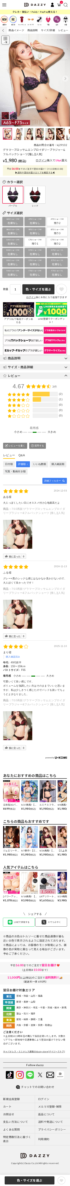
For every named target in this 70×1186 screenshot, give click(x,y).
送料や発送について (50, 1121)
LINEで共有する (22, 922)
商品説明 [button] (14, 358)
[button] (65, 78)
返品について (46, 1114)
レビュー (63, 30)
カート (7, 1106)
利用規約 (43, 1139)
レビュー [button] (14, 375)
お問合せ (8, 1114)
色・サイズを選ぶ (29, 1180)
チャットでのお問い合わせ (37, 1087)
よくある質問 (11, 1129)
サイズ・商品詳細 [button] (20, 367)
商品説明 (32, 30)
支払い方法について (15, 1121)
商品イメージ (16, 30)
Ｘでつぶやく (54, 922)
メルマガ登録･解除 (50, 1106)
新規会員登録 (11, 1099)
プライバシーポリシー (52, 1129)
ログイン (41, 160)
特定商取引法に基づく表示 (17, 1139)
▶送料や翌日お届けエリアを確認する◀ (35, 172)
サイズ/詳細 (48, 30)
